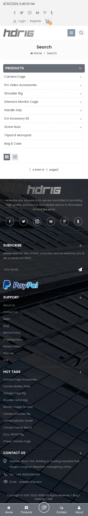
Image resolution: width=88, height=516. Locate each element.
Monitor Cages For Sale (18, 407)
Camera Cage (14, 76)
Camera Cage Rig (14, 393)
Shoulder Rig (13, 93)
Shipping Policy (13, 340)
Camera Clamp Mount (17, 428)
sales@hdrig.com (30, 482)
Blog (6, 326)
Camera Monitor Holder (18, 421)
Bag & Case (12, 143)
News (6, 319)
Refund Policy (12, 333)
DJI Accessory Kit (16, 118)
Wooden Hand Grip (15, 400)
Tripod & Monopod (17, 135)
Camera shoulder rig (16, 414)
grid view (7, 157)
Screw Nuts (12, 126)
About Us (9, 305)
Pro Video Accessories (20, 85)
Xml (5, 360)
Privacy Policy (12, 347)
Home (38, 53)
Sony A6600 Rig (13, 435)
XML (50, 499)
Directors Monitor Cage (21, 101)
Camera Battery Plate (16, 386)
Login (22, 21)
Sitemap (8, 353)
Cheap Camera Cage (17, 441)
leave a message (44, 507)
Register (35, 21)
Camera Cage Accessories (20, 380)
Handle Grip (13, 110)
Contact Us (10, 312)
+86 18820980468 (28, 475)
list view (15, 157)
